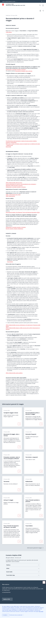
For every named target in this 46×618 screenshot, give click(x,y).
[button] (44, 582)
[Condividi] (43, 10)
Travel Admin (9, 32)
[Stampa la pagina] (40, 10)
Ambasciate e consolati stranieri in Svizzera (16, 69)
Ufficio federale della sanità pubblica (14, 373)
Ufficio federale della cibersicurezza (14, 182)
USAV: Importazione (10, 196)
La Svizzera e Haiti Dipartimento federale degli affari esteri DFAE (15, 5)
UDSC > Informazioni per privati (13, 194)
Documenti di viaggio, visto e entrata (23, 71)
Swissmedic (8, 146)
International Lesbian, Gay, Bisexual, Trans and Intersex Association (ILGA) (23, 212)
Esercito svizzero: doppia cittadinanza (14, 228)
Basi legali (41, 611)
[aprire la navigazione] (43, 5)
